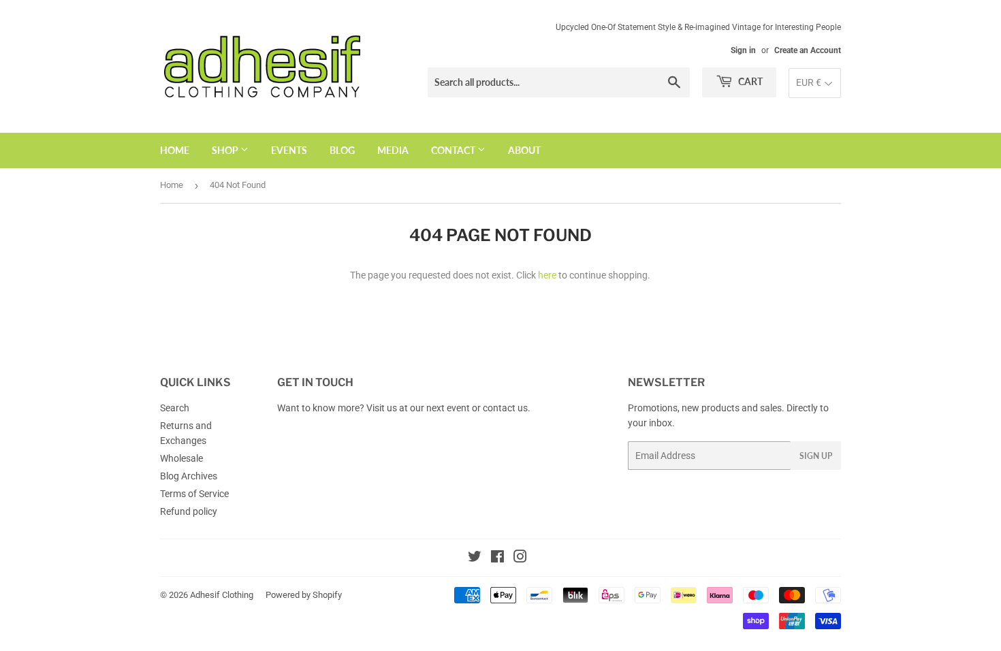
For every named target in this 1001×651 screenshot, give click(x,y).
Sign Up (815, 456)
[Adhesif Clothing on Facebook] (497, 558)
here (547, 275)
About (524, 150)
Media (393, 150)
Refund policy (188, 511)
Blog (342, 150)
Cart (749, 81)
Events (289, 150)
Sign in (743, 50)
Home (174, 150)
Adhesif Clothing (221, 595)
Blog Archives (188, 476)
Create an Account (807, 50)
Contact (454, 150)
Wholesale (181, 458)
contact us (505, 407)
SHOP (226, 150)
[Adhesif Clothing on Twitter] (474, 558)
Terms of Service (194, 493)
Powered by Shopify (304, 595)
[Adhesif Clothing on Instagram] (520, 558)
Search (174, 407)
